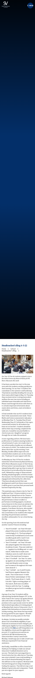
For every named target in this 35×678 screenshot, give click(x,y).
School (13, 349)
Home (4, 349)
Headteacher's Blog (9, 351)
